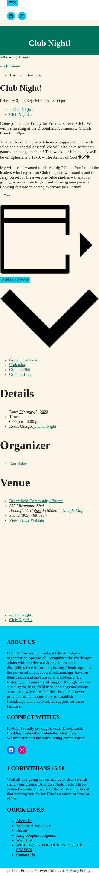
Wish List (24, 840)
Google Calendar (23, 360)
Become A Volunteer (33, 825)
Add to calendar (15, 280)
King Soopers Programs (36, 835)
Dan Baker (18, 463)
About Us (24, 820)
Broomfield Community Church (36, 501)
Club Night (47, 426)
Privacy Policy (78, 870)
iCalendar (17, 365)
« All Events (10, 66)
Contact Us (25, 854)
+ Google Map (70, 510)
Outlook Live (20, 374)
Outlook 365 (19, 369)
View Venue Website (26, 520)
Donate (22, 830)
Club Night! (20, 109)
